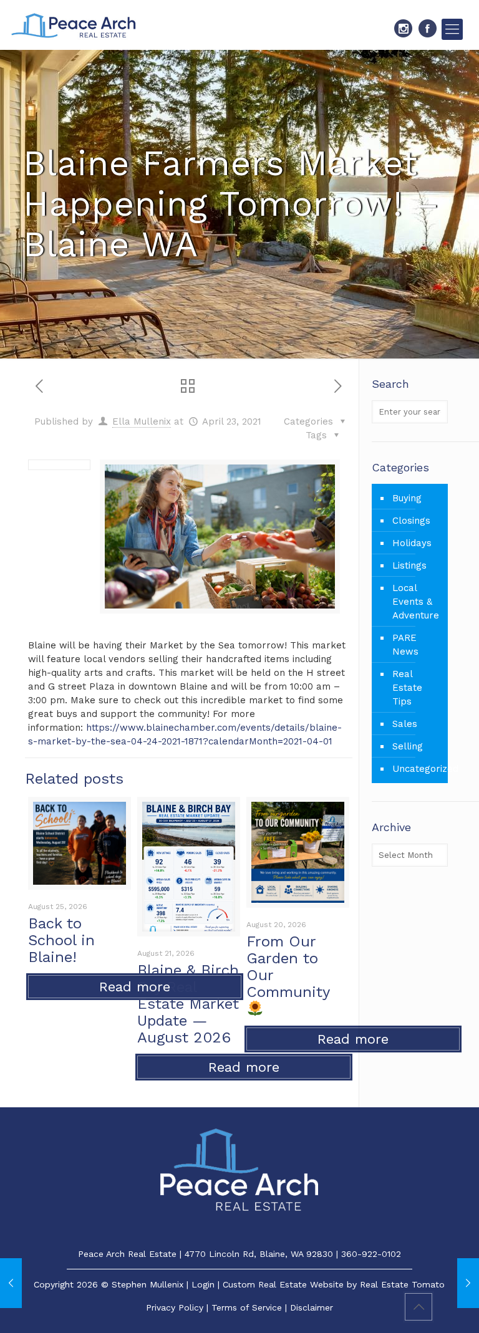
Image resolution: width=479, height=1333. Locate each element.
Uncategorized (417, 768)
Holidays (412, 543)
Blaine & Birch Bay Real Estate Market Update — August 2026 (188, 1003)
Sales (404, 723)
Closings (411, 520)
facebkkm (428, 28)
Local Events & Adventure (415, 601)
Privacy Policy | (178, 1307)
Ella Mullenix (141, 421)
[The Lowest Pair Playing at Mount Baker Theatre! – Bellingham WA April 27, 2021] (468, 1283)
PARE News (405, 644)
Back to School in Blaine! (61, 940)
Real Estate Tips (407, 687)
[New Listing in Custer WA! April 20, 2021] (11, 1283)
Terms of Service (246, 1307)
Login (203, 1284)
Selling (407, 746)
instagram (403, 28)
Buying (407, 498)
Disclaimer (311, 1307)
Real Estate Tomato (402, 1284)
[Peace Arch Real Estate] (73, 25)
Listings (409, 565)
